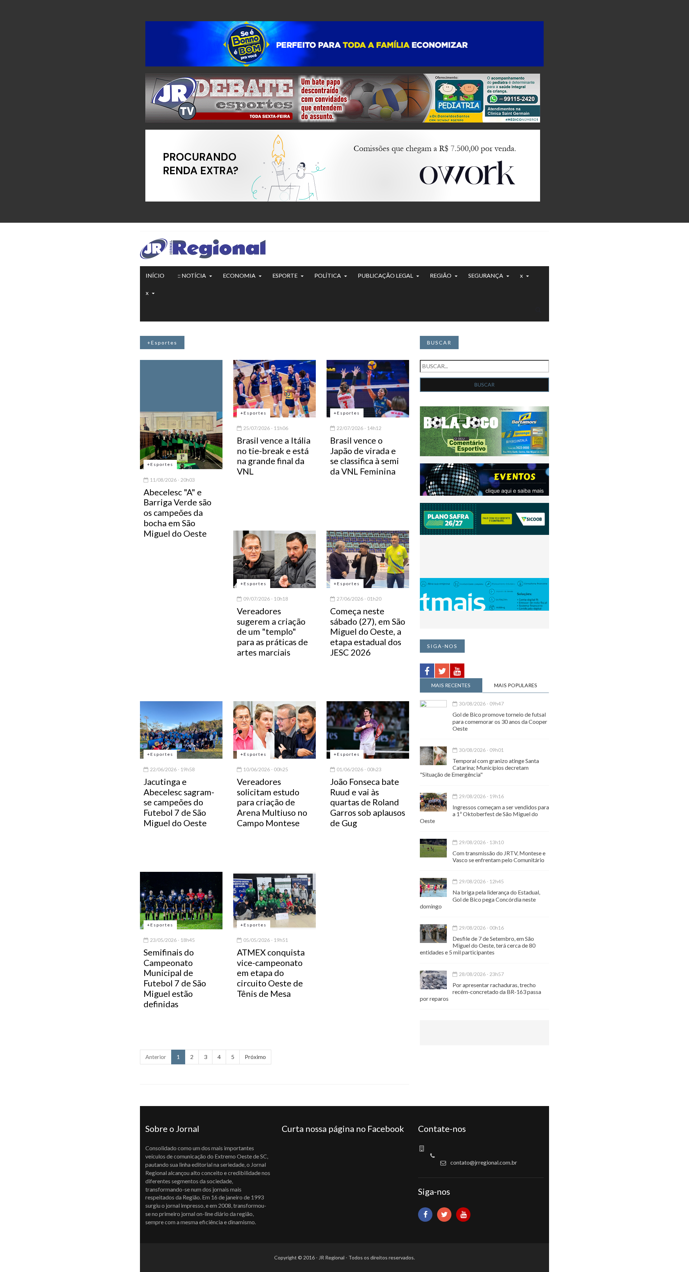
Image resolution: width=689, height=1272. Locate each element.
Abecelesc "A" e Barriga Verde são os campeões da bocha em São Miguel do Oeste (177, 512)
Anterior (155, 1056)
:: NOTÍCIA (192, 275)
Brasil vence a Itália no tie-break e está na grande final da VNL (273, 455)
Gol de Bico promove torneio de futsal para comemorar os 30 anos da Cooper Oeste (500, 721)
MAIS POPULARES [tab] (515, 685)
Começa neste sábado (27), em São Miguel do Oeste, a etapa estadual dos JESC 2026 (367, 631)
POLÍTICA (327, 275)
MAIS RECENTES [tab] (450, 685)
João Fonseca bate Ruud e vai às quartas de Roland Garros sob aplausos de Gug (367, 802)
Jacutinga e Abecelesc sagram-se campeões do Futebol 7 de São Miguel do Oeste (179, 802)
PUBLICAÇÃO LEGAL (385, 275)
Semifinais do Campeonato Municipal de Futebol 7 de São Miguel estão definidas (175, 978)
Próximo (255, 1056)
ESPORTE (284, 275)
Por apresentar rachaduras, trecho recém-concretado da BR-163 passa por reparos (480, 991)
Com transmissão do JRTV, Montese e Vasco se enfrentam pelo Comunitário (499, 856)
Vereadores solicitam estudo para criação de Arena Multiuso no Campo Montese (272, 802)
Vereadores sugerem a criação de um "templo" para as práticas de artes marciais (272, 631)
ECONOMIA (239, 275)
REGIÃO (440, 275)
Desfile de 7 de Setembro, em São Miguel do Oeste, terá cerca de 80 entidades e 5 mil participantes (477, 945)
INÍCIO (155, 275)
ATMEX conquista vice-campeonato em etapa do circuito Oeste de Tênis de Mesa (271, 973)
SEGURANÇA (485, 275)
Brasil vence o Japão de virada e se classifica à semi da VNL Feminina (364, 455)
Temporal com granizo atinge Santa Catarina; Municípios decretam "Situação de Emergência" (479, 767)
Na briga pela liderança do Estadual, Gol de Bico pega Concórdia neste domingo (480, 899)
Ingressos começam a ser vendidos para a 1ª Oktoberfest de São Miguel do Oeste (484, 814)
